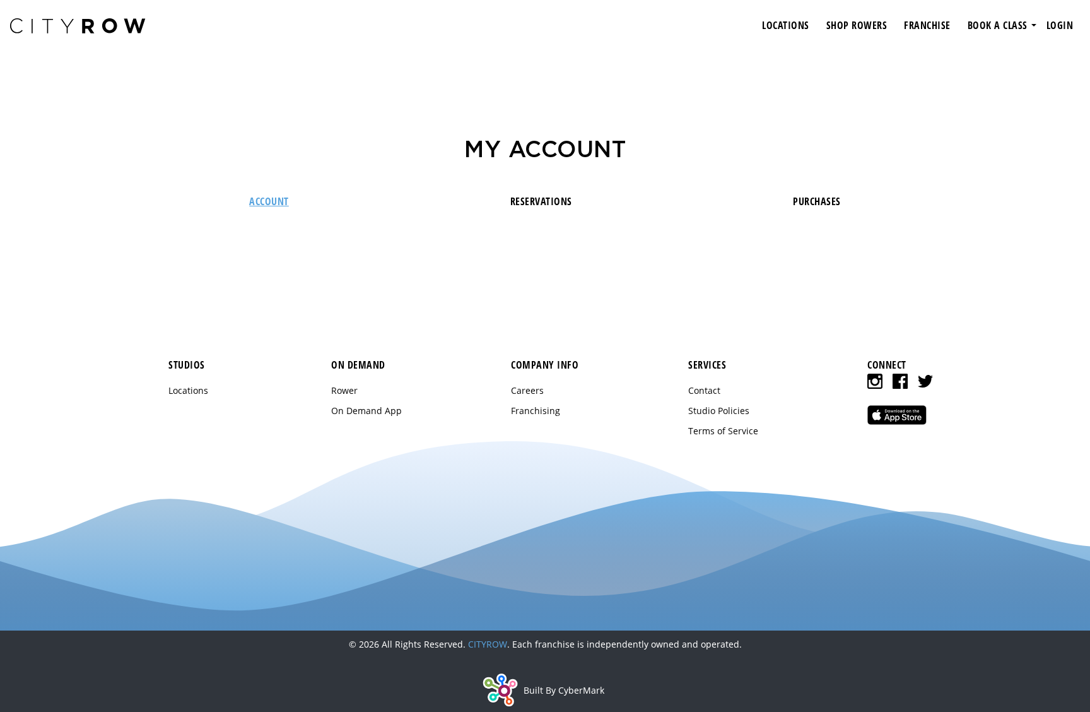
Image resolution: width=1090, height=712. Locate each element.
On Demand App (366, 411)
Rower (344, 390)
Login (1060, 25)
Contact (704, 390)
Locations (188, 390)
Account (269, 201)
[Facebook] (900, 381)
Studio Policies (718, 411)
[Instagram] (874, 381)
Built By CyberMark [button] (564, 690)
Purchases (817, 201)
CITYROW (487, 644)
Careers (527, 390)
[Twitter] (925, 381)
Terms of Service (723, 431)
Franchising (535, 411)
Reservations (541, 201)
